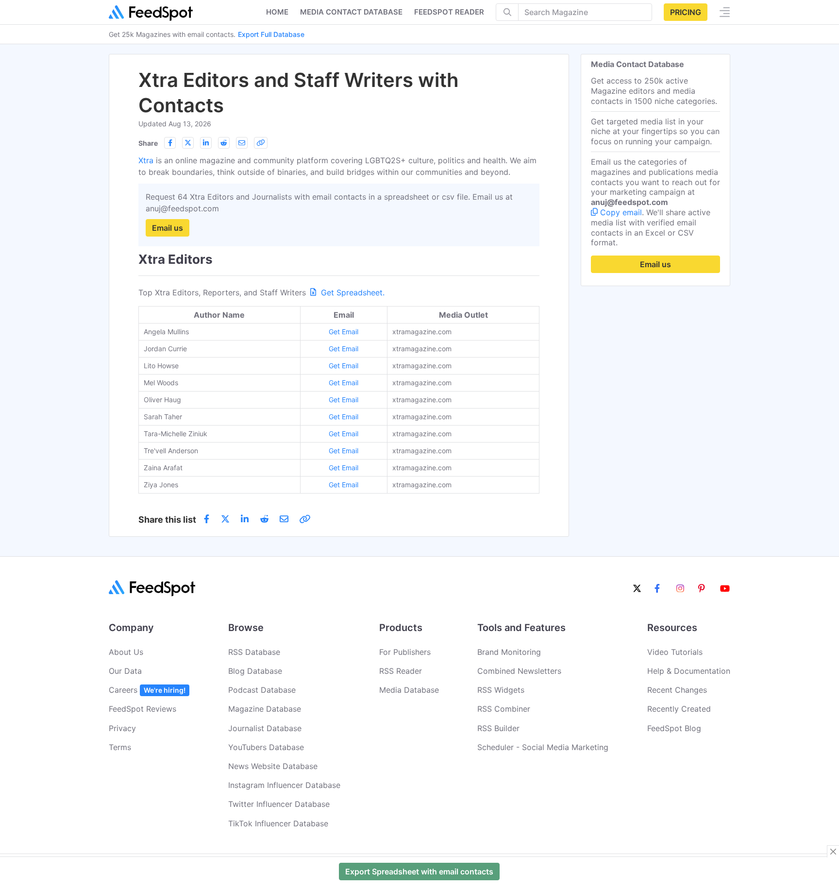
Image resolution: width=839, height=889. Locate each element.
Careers (147, 690)
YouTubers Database (266, 747)
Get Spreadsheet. (352, 292)
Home (277, 12)
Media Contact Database (351, 12)
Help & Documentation (688, 671)
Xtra (145, 160)
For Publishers (405, 652)
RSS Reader (400, 671)
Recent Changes (677, 690)
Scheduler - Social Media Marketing (542, 747)
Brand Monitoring (509, 652)
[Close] (833, 851)
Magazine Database (264, 709)
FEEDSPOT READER (449, 12)
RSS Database (254, 652)
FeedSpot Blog (674, 728)
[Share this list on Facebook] (170, 143)
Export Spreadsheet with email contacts (419, 871)
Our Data (125, 671)
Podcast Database (262, 690)
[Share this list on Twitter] (188, 143)
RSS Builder (498, 728)
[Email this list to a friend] (242, 143)
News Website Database (273, 766)
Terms (120, 747)
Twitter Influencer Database (279, 804)
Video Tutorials (675, 652)
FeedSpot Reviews (142, 709)
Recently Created (679, 709)
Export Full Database (271, 34)
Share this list (167, 519)
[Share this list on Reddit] (224, 143)
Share (148, 143)
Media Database (409, 690)
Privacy (122, 728)
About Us (126, 652)
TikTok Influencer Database (278, 823)
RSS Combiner (503, 709)
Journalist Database (265, 728)
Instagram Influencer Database (284, 785)
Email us (167, 228)
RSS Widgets (500, 690)
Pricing (685, 12)
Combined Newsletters (519, 671)
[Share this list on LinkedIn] (206, 143)
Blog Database (255, 671)
